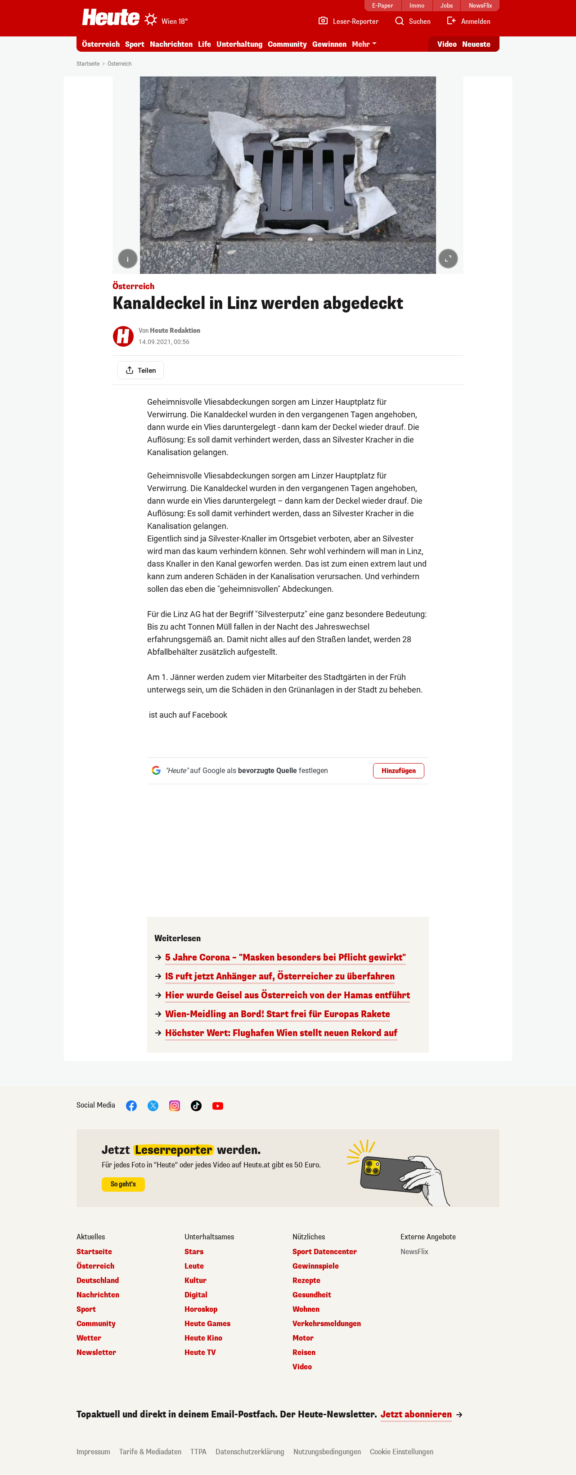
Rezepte (306, 1280)
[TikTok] (196, 1105)
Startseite (87, 64)
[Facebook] (131, 1105)
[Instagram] (174, 1105)
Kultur (195, 1280)
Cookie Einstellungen (401, 1452)
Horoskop (200, 1309)
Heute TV (200, 1352)
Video (447, 44)
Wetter (88, 1338)
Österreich (101, 44)
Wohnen (306, 1309)
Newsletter (96, 1352)
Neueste (476, 44)
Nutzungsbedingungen (327, 1452)
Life (204, 44)
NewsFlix (414, 1251)
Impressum (93, 1452)
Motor (303, 1338)
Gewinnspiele (315, 1266)
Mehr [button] (361, 44)
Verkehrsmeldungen (326, 1323)
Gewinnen (329, 44)
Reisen (303, 1352)
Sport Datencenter (324, 1251)
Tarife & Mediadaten (150, 1452)
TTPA (198, 1452)
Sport (134, 44)
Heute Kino (203, 1338)
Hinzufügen (399, 771)
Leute (194, 1266)
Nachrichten (97, 1295)
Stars (193, 1251)
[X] (153, 1105)
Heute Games (207, 1323)
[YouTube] (217, 1105)
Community (287, 44)
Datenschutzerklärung (250, 1452)
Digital (195, 1295)
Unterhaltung (239, 44)
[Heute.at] (111, 17)
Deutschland (97, 1280)
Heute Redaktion (175, 330)
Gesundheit (311, 1295)
